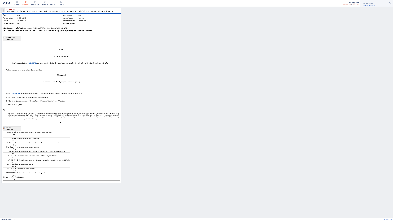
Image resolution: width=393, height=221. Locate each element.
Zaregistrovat (347, 4)
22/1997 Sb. (33, 63)
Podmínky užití (388, 219)
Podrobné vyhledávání (369, 5)
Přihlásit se (355, 4)
